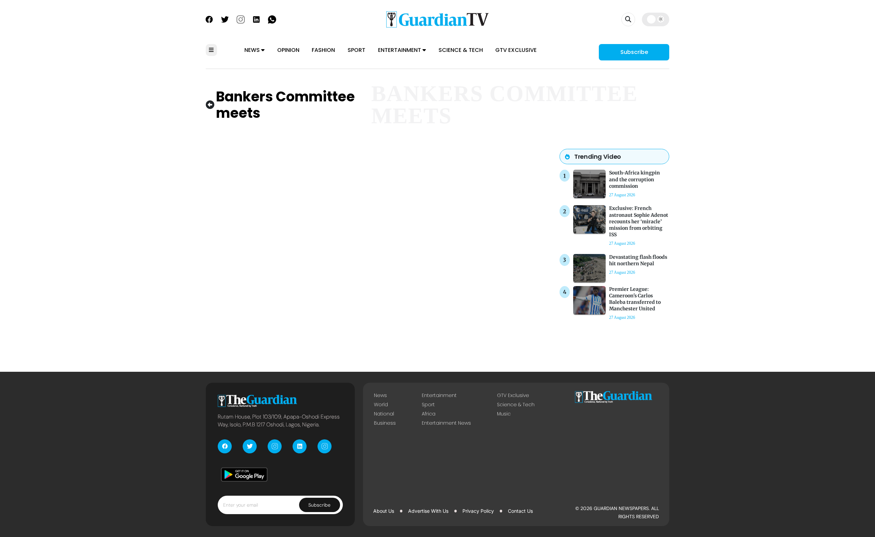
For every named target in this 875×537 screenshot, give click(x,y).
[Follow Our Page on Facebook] (209, 19)
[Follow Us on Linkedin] (256, 19)
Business (385, 423)
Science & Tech (461, 50)
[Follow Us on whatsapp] (272, 19)
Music (504, 413)
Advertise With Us (428, 511)
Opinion (288, 50)
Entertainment (400, 50)
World (381, 404)
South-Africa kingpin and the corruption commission (634, 179)
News (252, 50)
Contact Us (520, 511)
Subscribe (634, 52)
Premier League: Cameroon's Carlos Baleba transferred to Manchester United (635, 299)
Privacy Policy (478, 511)
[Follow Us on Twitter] (224, 19)
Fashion (323, 50)
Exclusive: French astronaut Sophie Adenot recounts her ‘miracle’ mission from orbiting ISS (638, 221)
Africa (428, 413)
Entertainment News (446, 423)
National (384, 413)
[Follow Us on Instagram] (240, 19)
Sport (356, 50)
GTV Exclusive (516, 50)
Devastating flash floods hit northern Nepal (638, 260)
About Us (383, 511)
